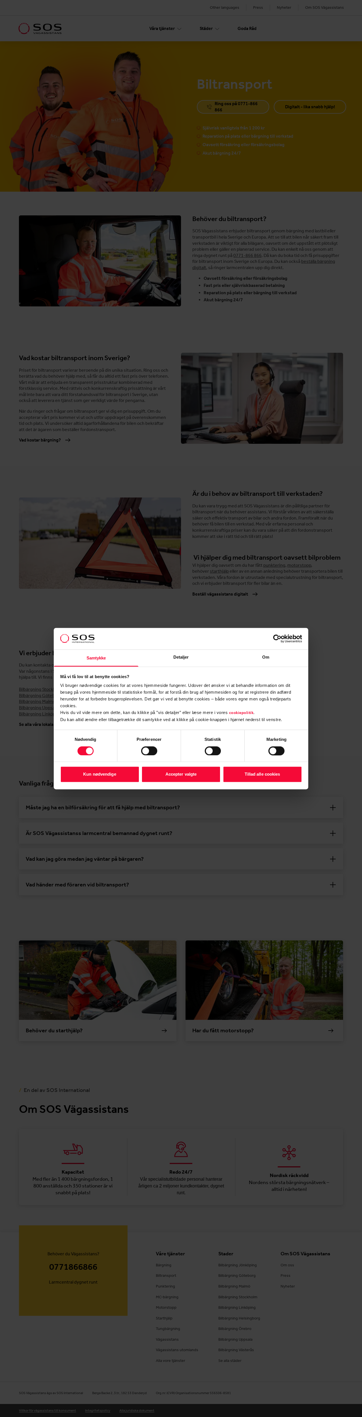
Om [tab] (265, 657)
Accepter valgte (181, 774)
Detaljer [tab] (181, 657)
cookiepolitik (241, 713)
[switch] (149, 750)
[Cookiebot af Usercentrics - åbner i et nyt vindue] (277, 638)
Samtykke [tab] (96, 658)
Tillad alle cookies (262, 774)
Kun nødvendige (99, 774)
